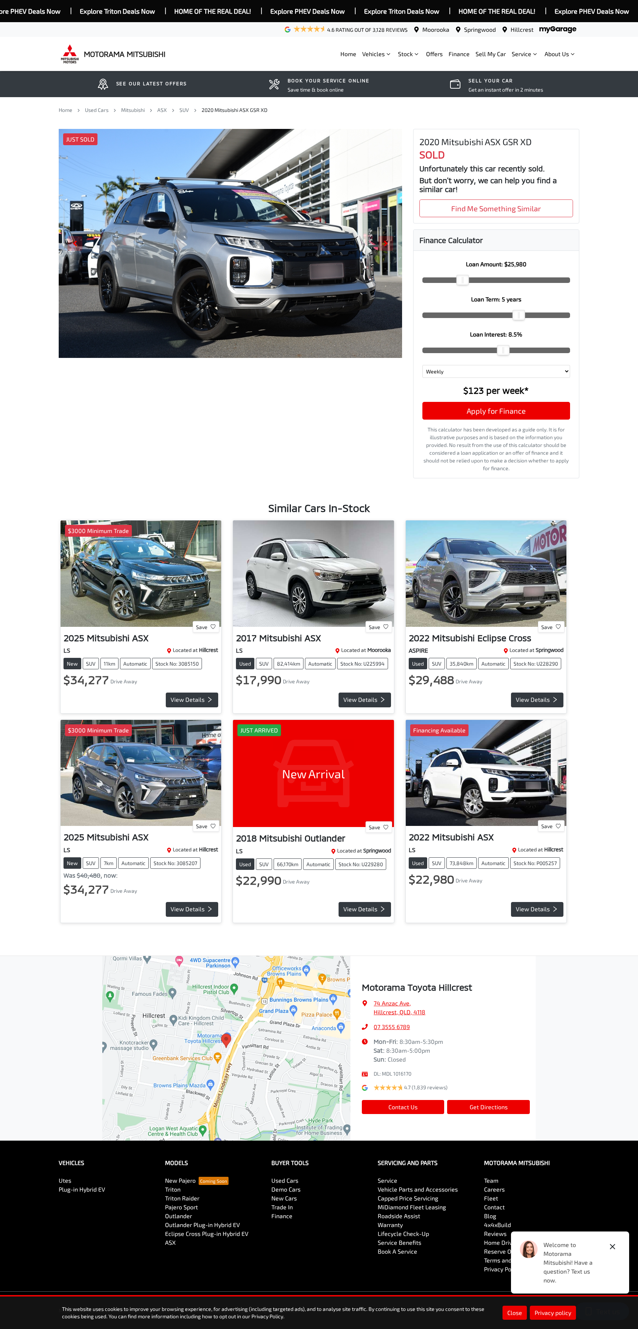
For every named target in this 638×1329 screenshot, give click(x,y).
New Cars (284, 1198)
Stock (405, 53)
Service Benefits (399, 1242)
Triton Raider (182, 1198)
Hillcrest (522, 29)
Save (201, 626)
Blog (490, 1215)
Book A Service (397, 1251)
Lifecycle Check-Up (403, 1233)
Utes (65, 1180)
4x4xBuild (497, 1224)
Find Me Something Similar (496, 208)
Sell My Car (491, 53)
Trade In (282, 1206)
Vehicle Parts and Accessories (418, 1189)
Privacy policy (553, 1312)
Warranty (390, 1224)
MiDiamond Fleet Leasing (412, 1206)
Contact (494, 1206)
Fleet (491, 1198)
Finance (459, 53)
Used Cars (97, 110)
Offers (434, 53)
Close (514, 1312)
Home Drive (499, 1242)
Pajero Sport (181, 1206)
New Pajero (180, 1180)
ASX (162, 110)
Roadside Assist (399, 1215)
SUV (184, 110)
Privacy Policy (502, 1268)
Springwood (480, 29)
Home (348, 53)
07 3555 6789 (392, 1026)
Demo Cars (286, 1189)
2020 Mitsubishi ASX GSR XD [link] (234, 110)
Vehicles (373, 53)
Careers (494, 1189)
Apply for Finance (496, 410)
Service (521, 53)
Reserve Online (504, 1251)
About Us (557, 53)
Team (491, 1180)
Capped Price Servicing (408, 1198)
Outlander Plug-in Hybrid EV (202, 1224)
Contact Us (403, 1106)
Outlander (178, 1215)
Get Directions (489, 1106)
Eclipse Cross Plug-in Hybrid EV (206, 1233)
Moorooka (435, 29)
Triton (173, 1189)
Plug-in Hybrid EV (82, 1189)
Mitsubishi (133, 110)
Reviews (495, 1233)
